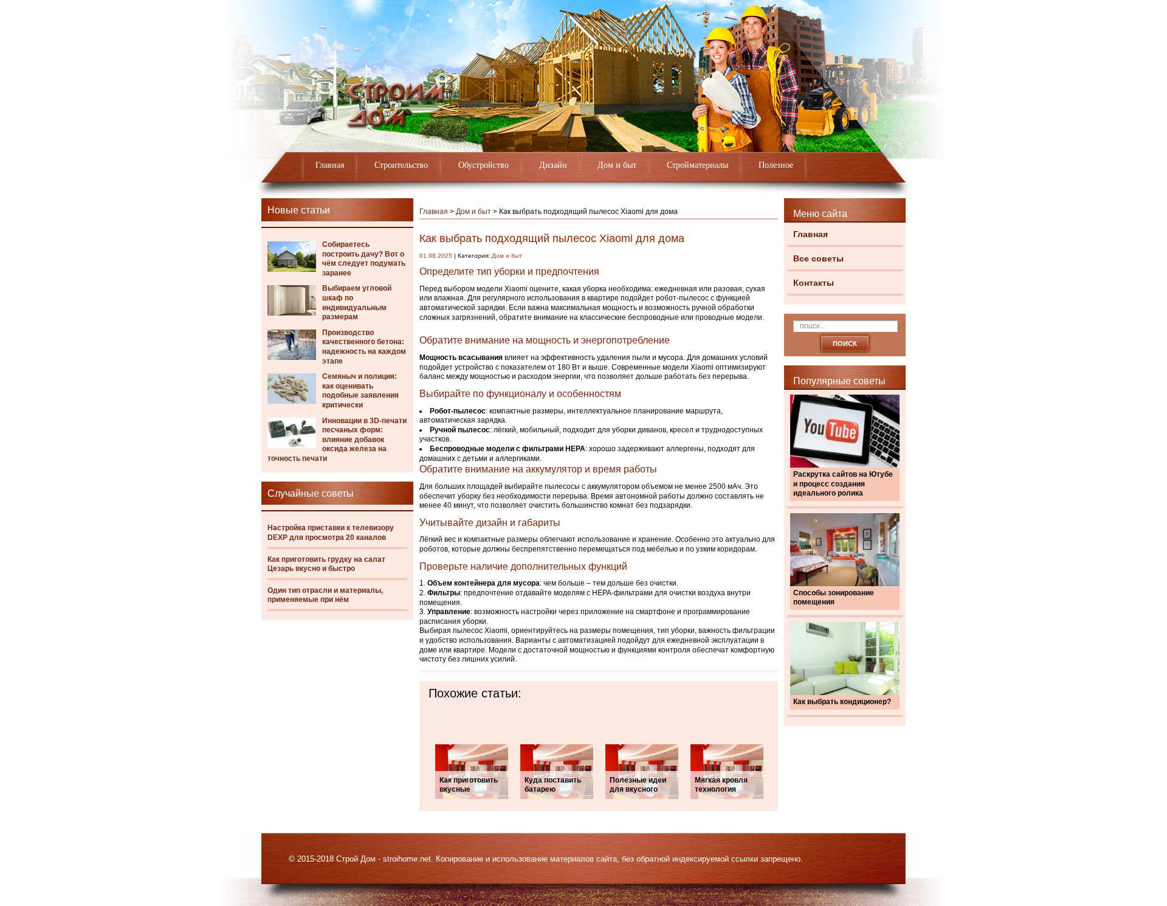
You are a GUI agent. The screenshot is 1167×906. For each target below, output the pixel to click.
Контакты (813, 283)
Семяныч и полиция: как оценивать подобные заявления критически (360, 390)
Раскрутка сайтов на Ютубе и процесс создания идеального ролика (843, 483)
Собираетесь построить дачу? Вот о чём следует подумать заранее (363, 258)
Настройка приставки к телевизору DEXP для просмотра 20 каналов (330, 533)
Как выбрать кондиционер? (842, 701)
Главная (329, 165)
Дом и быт (616, 165)
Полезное (776, 165)
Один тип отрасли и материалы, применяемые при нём (325, 595)
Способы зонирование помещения (833, 598)
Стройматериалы (697, 165)
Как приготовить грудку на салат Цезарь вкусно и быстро (326, 564)
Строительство (401, 165)
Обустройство (483, 165)
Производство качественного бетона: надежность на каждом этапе (364, 346)
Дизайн (553, 165)
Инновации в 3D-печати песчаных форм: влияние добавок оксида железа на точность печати (337, 440)
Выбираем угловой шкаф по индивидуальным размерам (356, 302)
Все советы (818, 258)
